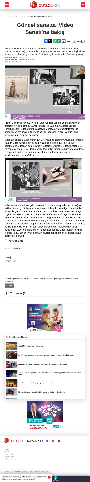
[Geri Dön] (7, 4)
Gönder (9, 286)
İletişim (7, 451)
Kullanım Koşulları (10, 459)
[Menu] (83, 4)
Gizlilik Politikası (10, 456)
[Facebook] (47, 441)
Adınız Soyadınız (13, 248)
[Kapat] (49, 477)
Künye (7, 449)
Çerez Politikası (10, 454)
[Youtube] (58, 441)
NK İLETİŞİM (17, 471)
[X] (53, 441)
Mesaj (8, 257)
